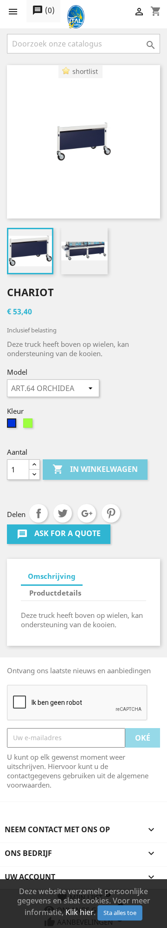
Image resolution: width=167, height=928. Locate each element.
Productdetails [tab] (55, 592)
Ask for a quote (59, 534)
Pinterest (111, 513)
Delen (38, 513)
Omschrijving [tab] (52, 576)
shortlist (85, 71)
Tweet (62, 513)
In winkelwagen (95, 469)
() (43, 10)
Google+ (86, 513)
